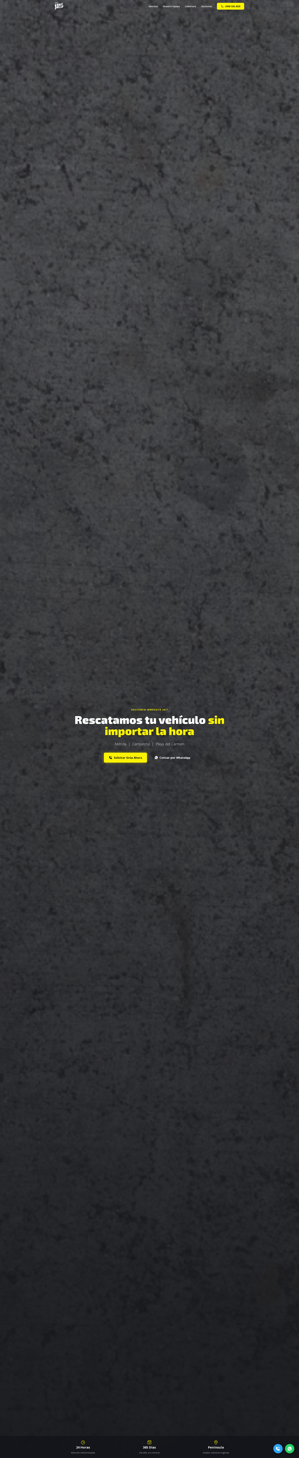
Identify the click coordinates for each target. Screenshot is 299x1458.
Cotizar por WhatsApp (174, 757)
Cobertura (190, 6)
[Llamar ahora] (278, 1448)
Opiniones (206, 6)
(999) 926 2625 (232, 6)
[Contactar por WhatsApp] (289, 1448)
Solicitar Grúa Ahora (128, 757)
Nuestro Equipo (171, 6)
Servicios (153, 6)
